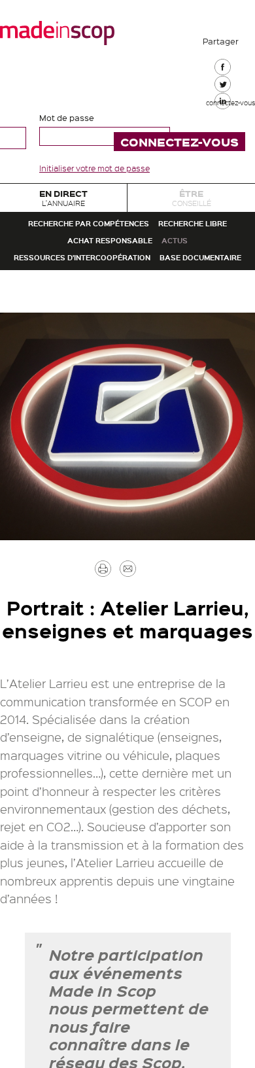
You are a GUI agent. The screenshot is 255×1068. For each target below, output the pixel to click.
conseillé (191, 205)
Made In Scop (57, 32)
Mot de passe (66, 117)
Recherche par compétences (127, 248)
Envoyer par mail (147, 719)
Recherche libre (128, 284)
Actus (199, 319)
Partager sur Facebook (221, 76)
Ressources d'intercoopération (127, 354)
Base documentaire (127, 390)
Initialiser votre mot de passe (94, 168)
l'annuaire (63, 205)
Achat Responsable (100, 319)
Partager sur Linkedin (221, 171)
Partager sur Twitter (221, 123)
